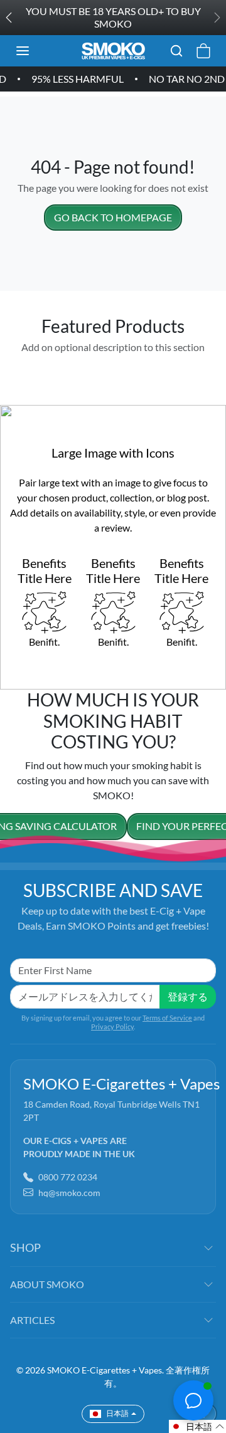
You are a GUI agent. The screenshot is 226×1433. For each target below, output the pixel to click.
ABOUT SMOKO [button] (47, 1284)
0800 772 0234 (67, 1177)
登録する (188, 996)
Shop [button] (25, 1247)
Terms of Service (167, 1018)
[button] (35, 51)
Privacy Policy (112, 1026)
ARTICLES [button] (32, 1320)
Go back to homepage (113, 217)
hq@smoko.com (69, 1192)
